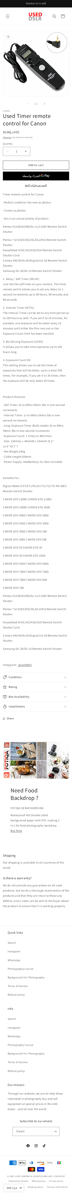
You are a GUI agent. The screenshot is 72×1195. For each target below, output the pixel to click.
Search (12, 942)
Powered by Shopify (18, 1181)
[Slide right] (44, 104)
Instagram (14, 951)
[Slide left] (27, 104)
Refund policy (16, 994)
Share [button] (10, 718)
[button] (7, 16)
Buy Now (16, 830)
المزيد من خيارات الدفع (36, 185)
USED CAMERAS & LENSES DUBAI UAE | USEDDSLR (40, 1176)
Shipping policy (36, 1187)
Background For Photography (26, 977)
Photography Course (20, 968)
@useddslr (25, 665)
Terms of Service (18, 986)
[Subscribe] (55, 1131)
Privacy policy (56, 1181)
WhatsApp (14, 960)
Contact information (57, 1187)
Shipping (7, 137)
